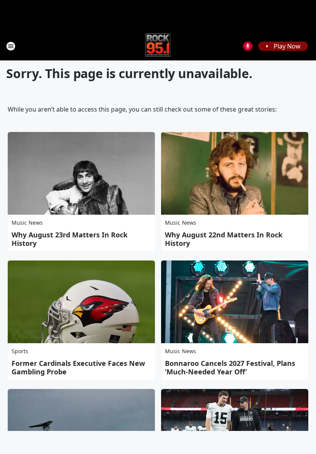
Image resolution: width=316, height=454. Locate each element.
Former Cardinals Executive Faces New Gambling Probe (78, 367)
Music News (27, 222)
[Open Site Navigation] (10, 46)
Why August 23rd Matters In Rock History (70, 238)
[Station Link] (158, 45)
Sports (20, 351)
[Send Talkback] (247, 46)
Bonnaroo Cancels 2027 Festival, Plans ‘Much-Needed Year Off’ (230, 367)
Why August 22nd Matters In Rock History (223, 238)
